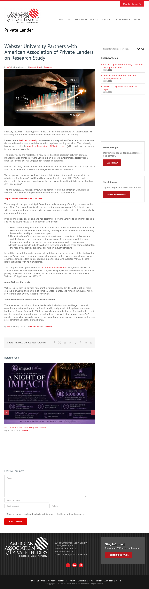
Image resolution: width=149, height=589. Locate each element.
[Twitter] (81, 565)
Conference (62, 581)
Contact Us (82, 581)
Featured (32, 67)
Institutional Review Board (54, 267)
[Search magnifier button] (143, 49)
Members (51, 581)
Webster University (28, 140)
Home (32, 581)
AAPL (9, 67)
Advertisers (108, 581)
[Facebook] (68, 565)
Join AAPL (41, 581)
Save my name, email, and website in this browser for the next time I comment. (46, 513)
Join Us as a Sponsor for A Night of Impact (25, 427)
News (39, 67)
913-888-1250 (69, 548)
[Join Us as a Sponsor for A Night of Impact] (49, 364)
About (72, 581)
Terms (91, 581)
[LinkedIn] (74, 565)
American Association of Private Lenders (46, 146)
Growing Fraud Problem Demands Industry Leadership (119, 77)
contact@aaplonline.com (74, 554)
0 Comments (47, 67)
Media (118, 581)
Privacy (99, 581)
